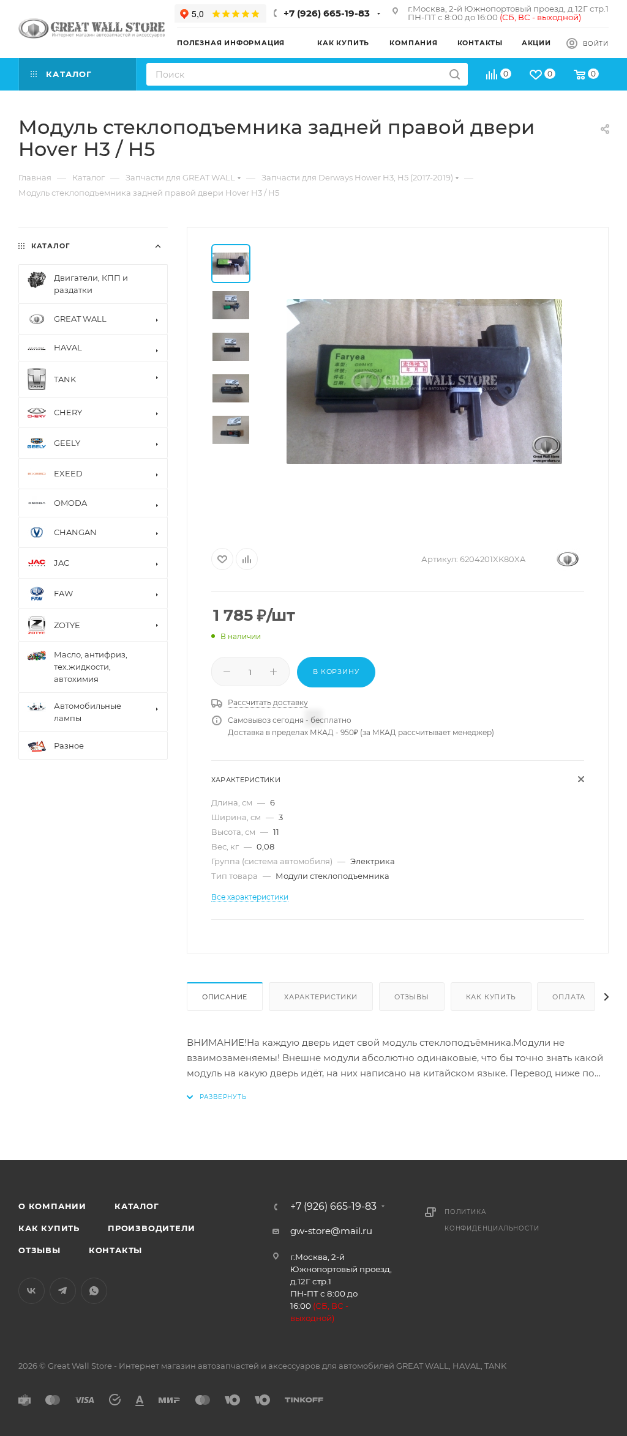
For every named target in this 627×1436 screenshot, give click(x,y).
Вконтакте (31, 1291)
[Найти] (454, 74)
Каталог (137, 1206)
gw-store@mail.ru (331, 1231)
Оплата (568, 997)
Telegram (63, 1291)
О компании (52, 1206)
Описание (224, 997)
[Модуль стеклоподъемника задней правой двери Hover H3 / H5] (424, 381)
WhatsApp (94, 1291)
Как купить (491, 997)
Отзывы (411, 997)
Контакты (115, 1250)
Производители (151, 1228)
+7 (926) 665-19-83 (326, 13)
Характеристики (321, 997)
